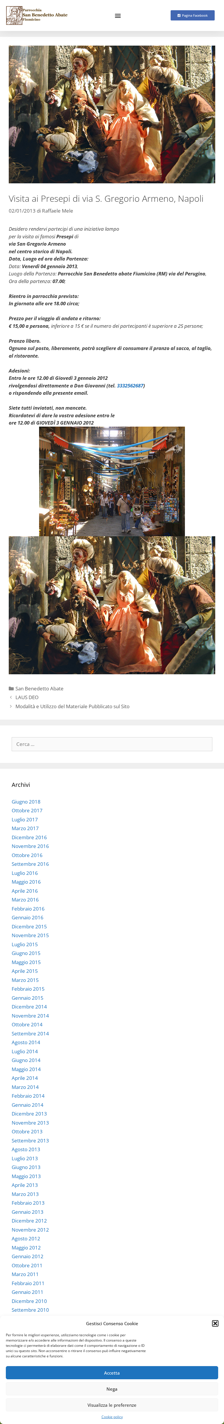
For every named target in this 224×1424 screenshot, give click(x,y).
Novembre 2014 (30, 1015)
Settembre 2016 (30, 864)
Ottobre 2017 (27, 810)
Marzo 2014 (25, 1087)
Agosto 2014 (26, 1042)
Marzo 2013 (25, 1194)
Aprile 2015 (25, 971)
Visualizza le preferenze (112, 1405)
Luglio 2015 (25, 944)
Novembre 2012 (30, 1229)
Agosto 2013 (26, 1149)
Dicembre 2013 (29, 1113)
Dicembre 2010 (29, 1301)
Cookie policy (112, 1416)
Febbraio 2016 (28, 908)
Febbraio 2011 (28, 1283)
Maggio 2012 (26, 1247)
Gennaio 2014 (27, 1104)
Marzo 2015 (25, 980)
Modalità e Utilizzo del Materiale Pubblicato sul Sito (72, 706)
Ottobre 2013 (27, 1131)
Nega (112, 1389)
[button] (215, 1323)
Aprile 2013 (25, 1185)
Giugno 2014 (26, 1060)
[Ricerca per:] (112, 744)
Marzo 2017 (25, 828)
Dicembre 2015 (29, 926)
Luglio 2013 (25, 1158)
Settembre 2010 (30, 1309)
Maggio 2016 (26, 881)
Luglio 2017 (25, 819)
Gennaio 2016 (27, 917)
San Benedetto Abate (39, 688)
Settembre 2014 (30, 1033)
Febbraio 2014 (28, 1095)
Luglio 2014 (25, 1051)
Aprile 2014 (25, 1078)
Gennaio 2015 (27, 997)
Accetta (112, 1373)
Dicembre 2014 (29, 1006)
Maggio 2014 (26, 1069)
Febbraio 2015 (28, 988)
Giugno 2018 (26, 801)
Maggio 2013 (26, 1176)
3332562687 (130, 385)
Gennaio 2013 (27, 1211)
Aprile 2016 (25, 890)
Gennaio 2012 (27, 1256)
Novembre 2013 (30, 1122)
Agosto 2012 (26, 1238)
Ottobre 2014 (27, 1024)
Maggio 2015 (26, 962)
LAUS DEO (26, 697)
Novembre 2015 (30, 935)
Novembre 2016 (30, 846)
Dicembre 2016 (29, 837)
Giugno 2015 (26, 953)
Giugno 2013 (26, 1167)
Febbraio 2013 (28, 1202)
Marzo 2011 (25, 1274)
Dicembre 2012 (29, 1220)
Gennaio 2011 (27, 1292)
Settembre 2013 (30, 1140)
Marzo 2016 (25, 899)
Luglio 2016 (25, 873)
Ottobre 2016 (27, 855)
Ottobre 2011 (27, 1265)
